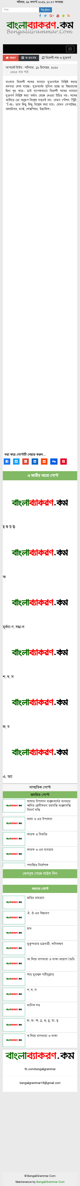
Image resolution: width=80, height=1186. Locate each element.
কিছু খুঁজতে (45, 10)
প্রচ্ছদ (12, 58)
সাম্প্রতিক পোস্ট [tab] (40, 787)
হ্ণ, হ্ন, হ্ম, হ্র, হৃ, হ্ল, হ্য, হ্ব (42, 1020)
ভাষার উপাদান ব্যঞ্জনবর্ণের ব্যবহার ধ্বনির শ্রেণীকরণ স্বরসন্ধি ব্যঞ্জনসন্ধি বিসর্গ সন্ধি (49, 805)
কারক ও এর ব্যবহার (40, 850)
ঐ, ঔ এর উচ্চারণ (38, 913)
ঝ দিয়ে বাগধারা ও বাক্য (42, 1036)
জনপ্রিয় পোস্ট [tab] (40, 794)
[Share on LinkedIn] (35, 461)
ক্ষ (4, 577)
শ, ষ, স (8, 676)
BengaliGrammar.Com (50, 1182)
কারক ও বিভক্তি (37, 834)
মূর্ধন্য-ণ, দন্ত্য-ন (13, 627)
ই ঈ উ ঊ (9, 527)
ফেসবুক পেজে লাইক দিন (40, 873)
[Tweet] (16, 461)
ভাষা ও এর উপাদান (39, 819)
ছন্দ (29, 928)
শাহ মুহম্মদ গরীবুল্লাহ (40, 974)
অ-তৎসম (30, 58)
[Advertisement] (40, 285)
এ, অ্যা (7, 776)
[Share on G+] (25, 461)
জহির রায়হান (35, 898)
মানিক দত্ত (33, 1005)
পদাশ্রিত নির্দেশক (37, 865)
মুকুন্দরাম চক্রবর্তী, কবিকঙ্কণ (45, 944)
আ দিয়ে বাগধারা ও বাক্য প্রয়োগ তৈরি (51, 959)
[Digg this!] (53, 461)
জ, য (6, 726)
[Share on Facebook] (7, 461)
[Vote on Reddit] (44, 461)
